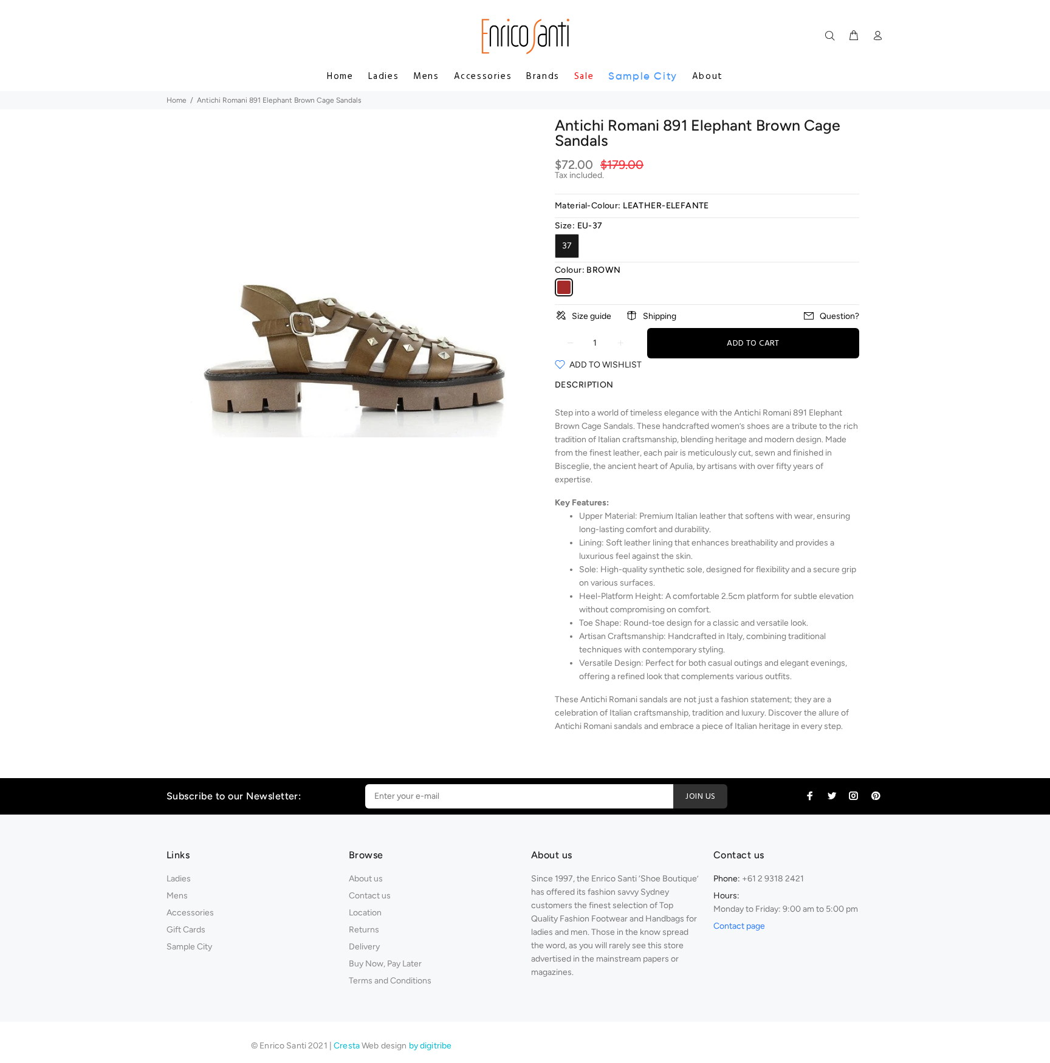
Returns (364, 930)
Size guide (591, 316)
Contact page (739, 926)
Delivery (364, 947)
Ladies (383, 76)
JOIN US (700, 797)
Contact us (370, 895)
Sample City (643, 76)
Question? (839, 316)
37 (567, 246)
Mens (426, 76)
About (707, 76)
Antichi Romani (583, 726)
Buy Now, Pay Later (385, 964)
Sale (584, 76)
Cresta (348, 1046)
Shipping (659, 316)
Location (365, 912)
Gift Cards (185, 930)
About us (366, 878)
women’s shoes (740, 426)
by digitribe (430, 1046)
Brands (543, 76)
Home (340, 76)
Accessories (483, 76)
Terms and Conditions (390, 981)
